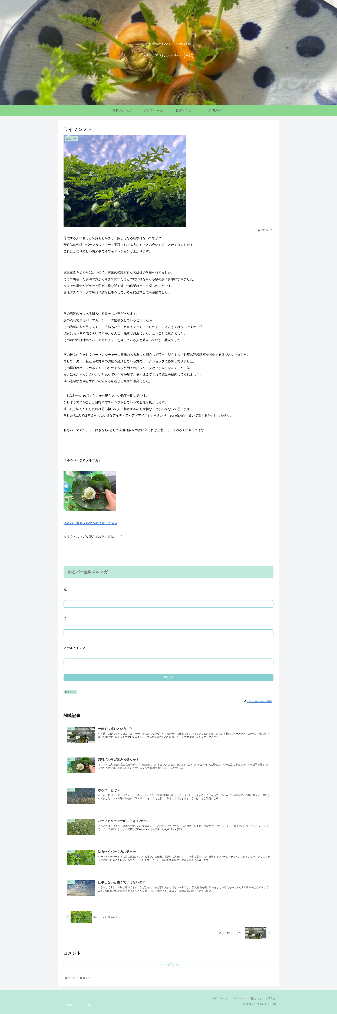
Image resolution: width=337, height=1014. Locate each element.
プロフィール (238, 998)
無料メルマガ (220, 998)
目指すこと (256, 998)
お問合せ (270, 998)
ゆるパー (71, 692)
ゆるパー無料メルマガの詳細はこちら (90, 523)
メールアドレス (75, 648)
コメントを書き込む (168, 964)
